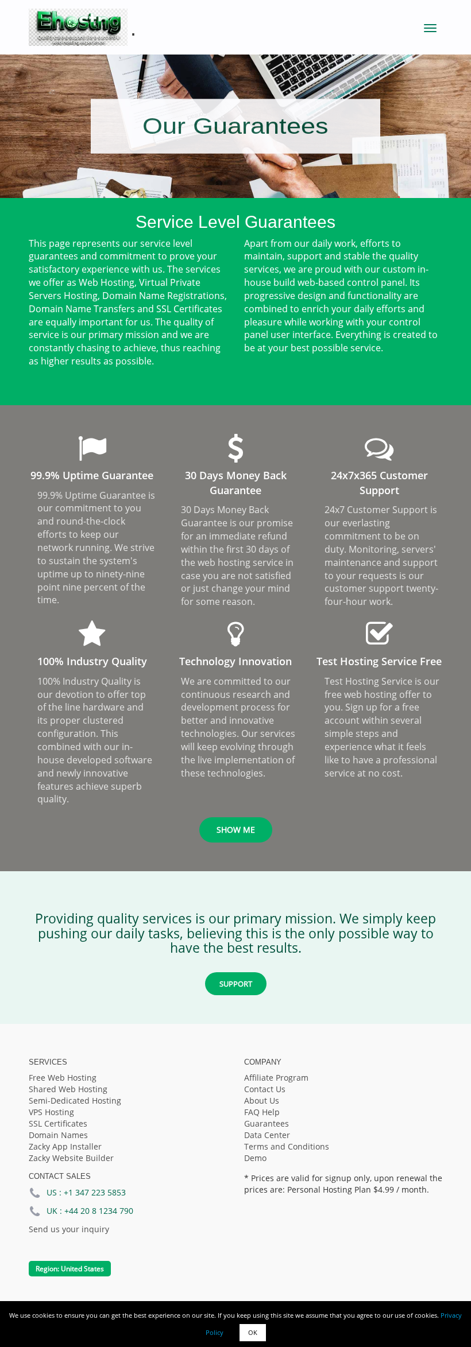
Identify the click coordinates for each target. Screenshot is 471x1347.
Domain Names (58, 1134)
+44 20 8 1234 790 (98, 1210)
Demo (255, 1157)
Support (235, 984)
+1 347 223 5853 (95, 1192)
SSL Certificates (58, 1123)
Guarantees (266, 1123)
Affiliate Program (276, 1077)
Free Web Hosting (62, 1077)
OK (252, 1332)
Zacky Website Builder (71, 1157)
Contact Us (264, 1089)
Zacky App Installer (65, 1146)
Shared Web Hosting (68, 1089)
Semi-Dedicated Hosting (75, 1100)
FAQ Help (262, 1112)
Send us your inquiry (69, 1229)
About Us (261, 1100)
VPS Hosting (51, 1112)
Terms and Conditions (286, 1146)
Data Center (267, 1134)
